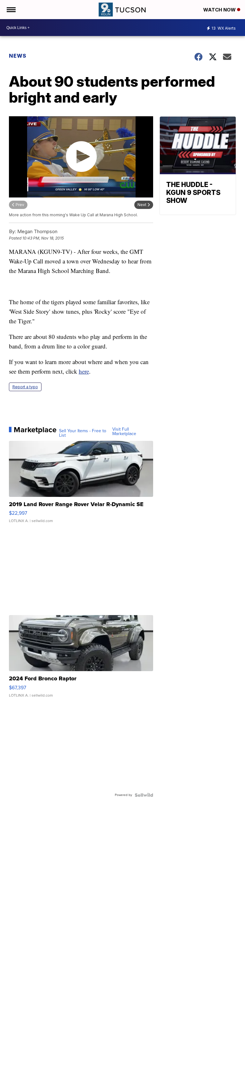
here (84, 371)
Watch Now (220, 10)
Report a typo (25, 386)
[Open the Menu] (11, 9)
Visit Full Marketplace (124, 431)
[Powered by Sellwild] (144, 795)
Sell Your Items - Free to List (82, 433)
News (17, 56)
